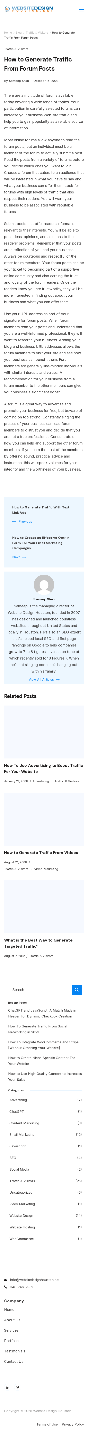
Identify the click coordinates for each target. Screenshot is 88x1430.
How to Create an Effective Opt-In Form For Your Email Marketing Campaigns (40, 543)
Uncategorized (20, 1192)
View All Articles (41, 679)
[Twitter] (17, 1387)
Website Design (21, 1216)
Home (9, 1309)
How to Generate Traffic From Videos (41, 852)
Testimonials (14, 1351)
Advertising (41, 781)
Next (16, 557)
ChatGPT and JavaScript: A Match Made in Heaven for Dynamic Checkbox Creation (42, 1013)
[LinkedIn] (7, 1387)
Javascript (17, 1146)
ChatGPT (16, 1112)
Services (11, 1330)
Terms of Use (47, 1424)
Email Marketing (21, 1135)
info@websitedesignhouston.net (34, 1280)
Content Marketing (24, 1123)
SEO (12, 1158)
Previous (25, 521)
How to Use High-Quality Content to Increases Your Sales (45, 1077)
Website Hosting (22, 1227)
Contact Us (13, 1361)
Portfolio (11, 1341)
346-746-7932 (21, 1287)
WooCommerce (21, 1239)
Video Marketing (46, 869)
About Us (12, 1320)
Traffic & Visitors (16, 49)
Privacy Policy (73, 1424)
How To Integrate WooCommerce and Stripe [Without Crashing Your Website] (43, 1045)
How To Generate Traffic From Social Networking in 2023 (37, 1029)
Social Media (19, 1169)
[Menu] (81, 10)
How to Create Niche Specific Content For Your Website (41, 1061)
